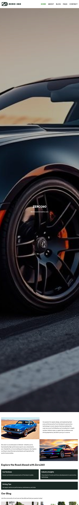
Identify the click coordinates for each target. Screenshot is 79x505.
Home (43, 4)
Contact (74, 4)
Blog (58, 4)
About (51, 4)
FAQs (65, 4)
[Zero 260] (11, 4)
